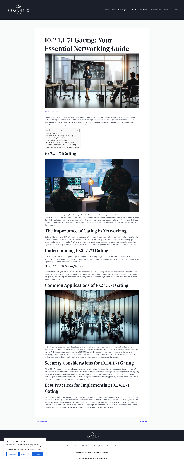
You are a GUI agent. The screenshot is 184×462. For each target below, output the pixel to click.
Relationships (156, 10)
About (166, 10)
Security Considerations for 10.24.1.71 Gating (61, 145)
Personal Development (120, 10)
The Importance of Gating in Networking (60, 135)
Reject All (25, 454)
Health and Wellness (140, 10)
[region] (25, 448)
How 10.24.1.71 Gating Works (58, 140)
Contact (175, 10)
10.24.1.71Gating (52, 133)
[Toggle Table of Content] (77, 130)
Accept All (37, 454)
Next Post (144, 422)
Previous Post (41, 422)
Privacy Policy (98, 446)
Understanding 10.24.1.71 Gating (57, 138)
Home (107, 10)
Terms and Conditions (82, 446)
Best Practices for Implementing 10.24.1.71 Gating (63, 147)
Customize (12, 454)
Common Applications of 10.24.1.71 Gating (60, 142)
